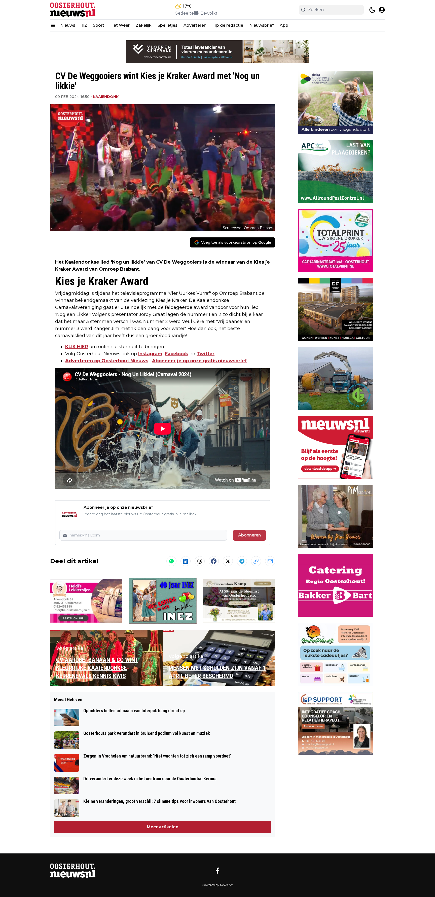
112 (84, 25)
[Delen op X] (228, 561)
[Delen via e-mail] (270, 561)
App (284, 25)
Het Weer (120, 25)
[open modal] (382, 10)
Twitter (205, 353)
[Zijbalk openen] (53, 25)
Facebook (176, 353)
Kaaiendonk (106, 96)
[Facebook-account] (217, 871)
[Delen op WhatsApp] (171, 561)
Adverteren (195, 25)
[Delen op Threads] (200, 561)
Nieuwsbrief (261, 25)
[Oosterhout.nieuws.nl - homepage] (72, 10)
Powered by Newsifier (217, 885)
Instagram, (151, 353)
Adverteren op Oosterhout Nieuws (106, 361)
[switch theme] (372, 9)
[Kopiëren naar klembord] (256, 561)
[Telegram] (242, 561)
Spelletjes (167, 25)
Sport (98, 25)
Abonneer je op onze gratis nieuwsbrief (199, 361)
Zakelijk (144, 25)
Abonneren (249, 535)
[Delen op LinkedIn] (185, 561)
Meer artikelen (162, 826)
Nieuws (67, 25)
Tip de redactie (227, 25)
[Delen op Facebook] (214, 561)
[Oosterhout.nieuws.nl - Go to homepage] (72, 871)
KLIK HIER (76, 346)
